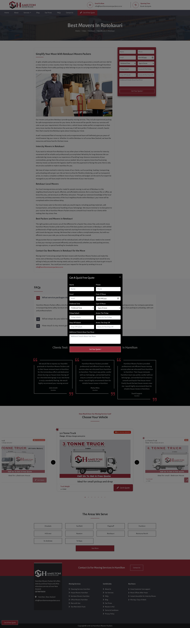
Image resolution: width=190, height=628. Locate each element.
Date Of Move (101, 294)
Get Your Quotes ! (95, 349)
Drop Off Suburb (75, 323)
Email (71, 294)
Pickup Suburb (74, 313)
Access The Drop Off (103, 323)
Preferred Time (74, 304)
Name (71, 285)
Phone (98, 285)
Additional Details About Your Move (81, 332)
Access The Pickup (102, 313)
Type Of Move (101, 304)
